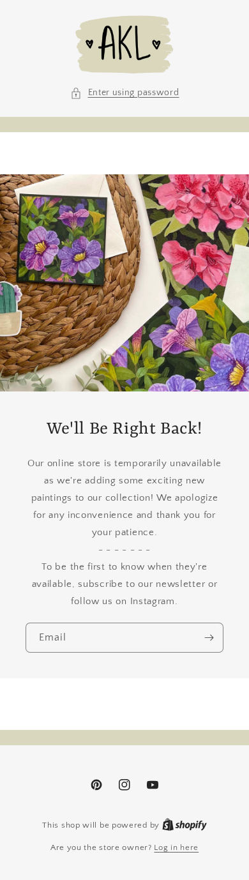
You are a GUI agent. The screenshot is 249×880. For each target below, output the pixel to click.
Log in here (176, 847)
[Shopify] (184, 825)
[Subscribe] (209, 638)
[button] (124, 93)
